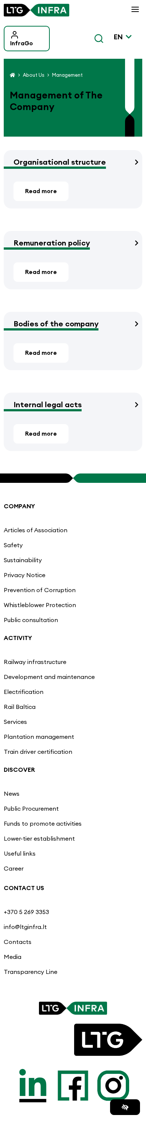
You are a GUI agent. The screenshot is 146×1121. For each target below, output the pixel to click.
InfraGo (21, 43)
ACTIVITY (18, 638)
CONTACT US (24, 888)
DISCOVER (19, 769)
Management (67, 75)
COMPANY (19, 506)
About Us (33, 75)
